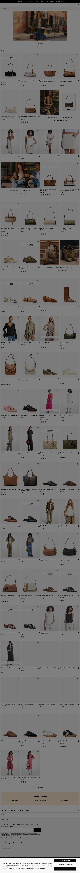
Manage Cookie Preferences (65, 864)
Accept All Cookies (65, 860)
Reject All (65, 869)
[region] (40, 865)
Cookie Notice (41, 868)
